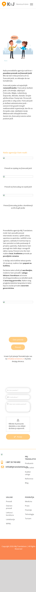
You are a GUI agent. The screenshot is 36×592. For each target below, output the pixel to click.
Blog (26, 483)
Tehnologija (29, 514)
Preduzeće (29, 463)
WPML (8, 523)
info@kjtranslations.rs (16, 359)
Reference (29, 478)
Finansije (28, 510)
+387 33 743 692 (13, 462)
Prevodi (9, 501)
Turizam (28, 518)
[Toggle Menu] (31, 4)
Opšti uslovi (29, 467)
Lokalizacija (10, 519)
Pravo (27, 506)
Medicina (28, 501)
